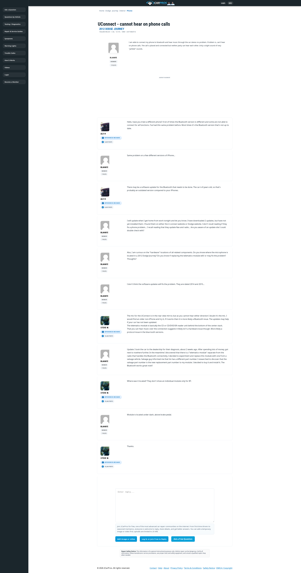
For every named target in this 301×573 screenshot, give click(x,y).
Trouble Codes (10, 53)
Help (160, 568)
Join (230, 3)
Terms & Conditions (193, 568)
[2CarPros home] (148, 3)
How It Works (10, 60)
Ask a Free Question (183, 539)
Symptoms (9, 39)
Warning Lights (10, 46)
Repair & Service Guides (14, 31)
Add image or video (126, 539)
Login (223, 3)
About (166, 568)
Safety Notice (209, 568)
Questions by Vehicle (12, 17)
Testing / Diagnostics (12, 24)
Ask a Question (10, 10)
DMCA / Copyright (224, 568)
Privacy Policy (177, 568)
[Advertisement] (165, 96)
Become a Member (12, 82)
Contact (153, 568)
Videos (7, 67)
